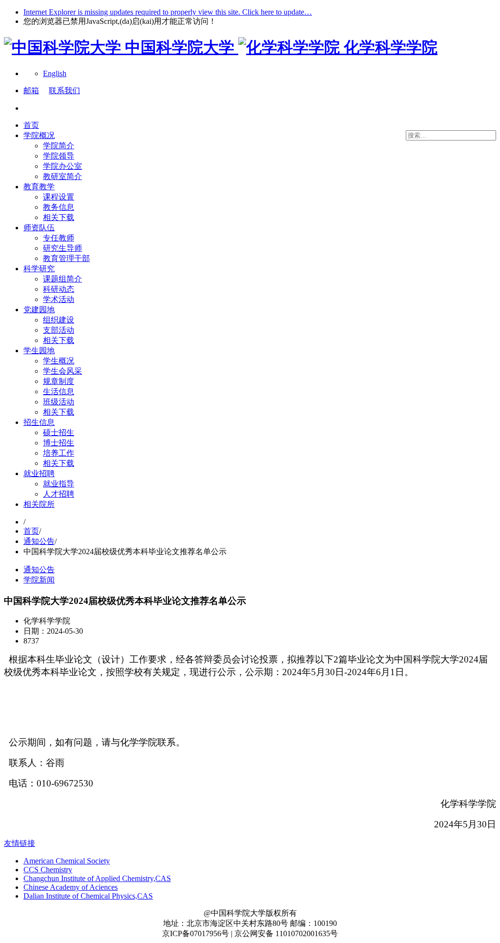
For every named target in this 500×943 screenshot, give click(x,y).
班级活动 (58, 402)
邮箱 (31, 90)
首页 (31, 125)
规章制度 (58, 381)
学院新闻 (39, 580)
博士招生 (58, 443)
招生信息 (39, 422)
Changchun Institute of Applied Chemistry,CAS (97, 878)
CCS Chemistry (47, 869)
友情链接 (19, 843)
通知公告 (39, 541)
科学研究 (39, 268)
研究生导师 (62, 248)
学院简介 (58, 145)
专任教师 (58, 238)
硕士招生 (58, 432)
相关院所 (39, 504)
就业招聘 (39, 473)
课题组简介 (62, 279)
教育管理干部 (66, 258)
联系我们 (64, 90)
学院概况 (39, 135)
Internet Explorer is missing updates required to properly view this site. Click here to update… (167, 12)
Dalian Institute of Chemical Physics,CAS (88, 896)
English (54, 73)
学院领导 (58, 156)
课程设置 (58, 197)
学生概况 (58, 361)
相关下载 (58, 217)
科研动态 (58, 289)
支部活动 (58, 330)
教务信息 (58, 207)
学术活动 (58, 299)
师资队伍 (39, 227)
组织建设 (58, 320)
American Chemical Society (66, 861)
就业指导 (58, 484)
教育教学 (39, 186)
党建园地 (39, 309)
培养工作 (58, 453)
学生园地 (39, 350)
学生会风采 (62, 371)
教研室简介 (62, 176)
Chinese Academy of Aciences (70, 887)
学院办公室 (62, 166)
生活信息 (58, 391)
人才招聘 (58, 494)
